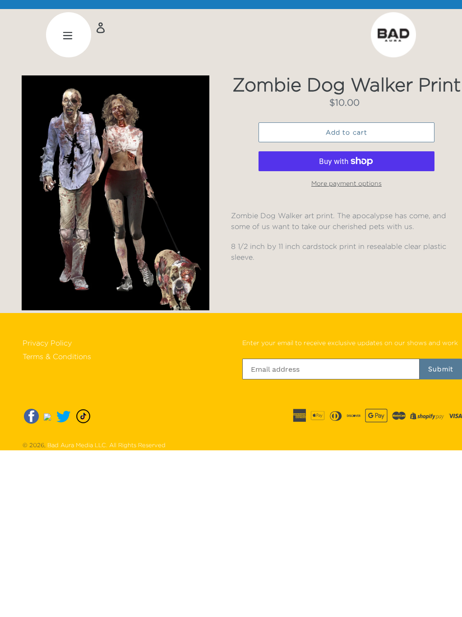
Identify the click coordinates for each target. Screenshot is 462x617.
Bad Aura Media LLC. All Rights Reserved (106, 445)
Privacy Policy (47, 343)
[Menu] (68, 34)
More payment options (346, 183)
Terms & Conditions (57, 356)
